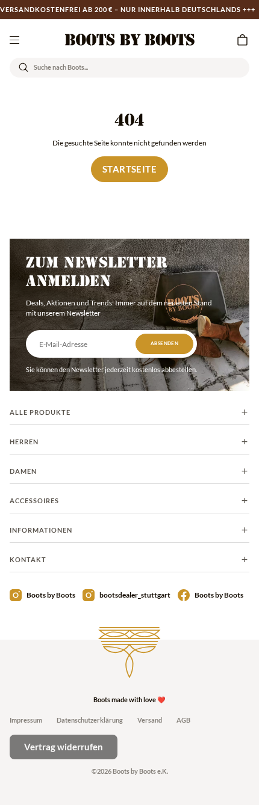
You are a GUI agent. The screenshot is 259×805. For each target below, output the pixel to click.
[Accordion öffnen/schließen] (129, 412)
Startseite (129, 169)
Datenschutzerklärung (90, 720)
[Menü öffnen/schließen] (14, 39)
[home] (130, 39)
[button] (242, 39)
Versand (149, 720)
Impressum (26, 720)
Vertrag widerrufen (63, 746)
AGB (183, 720)
